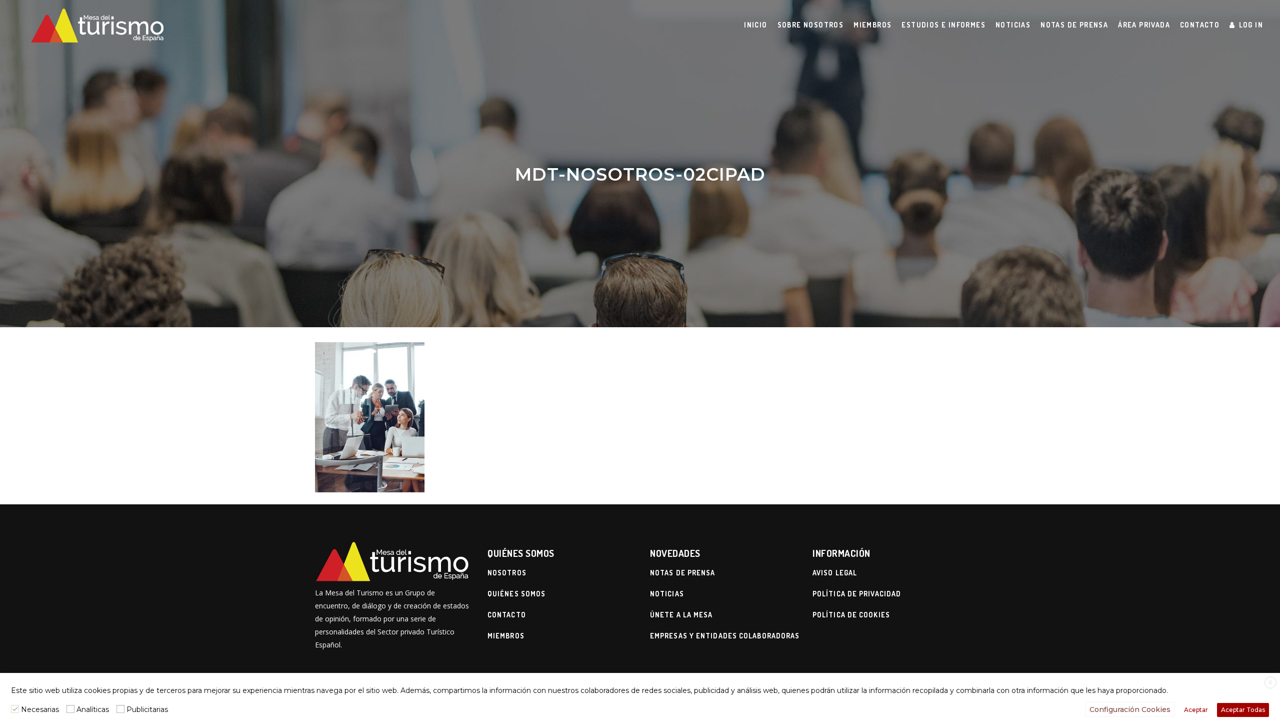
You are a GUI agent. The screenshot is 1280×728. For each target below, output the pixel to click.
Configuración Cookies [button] (1130, 709)
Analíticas (92, 709)
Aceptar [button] (1196, 709)
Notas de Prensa (683, 572)
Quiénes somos (517, 593)
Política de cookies (851, 614)
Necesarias (40, 709)
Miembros (506, 635)
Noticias (667, 593)
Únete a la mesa (681, 614)
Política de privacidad (856, 593)
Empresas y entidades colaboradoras (725, 635)
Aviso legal (834, 572)
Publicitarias (147, 709)
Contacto (507, 614)
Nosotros (507, 572)
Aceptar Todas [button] (1243, 709)
